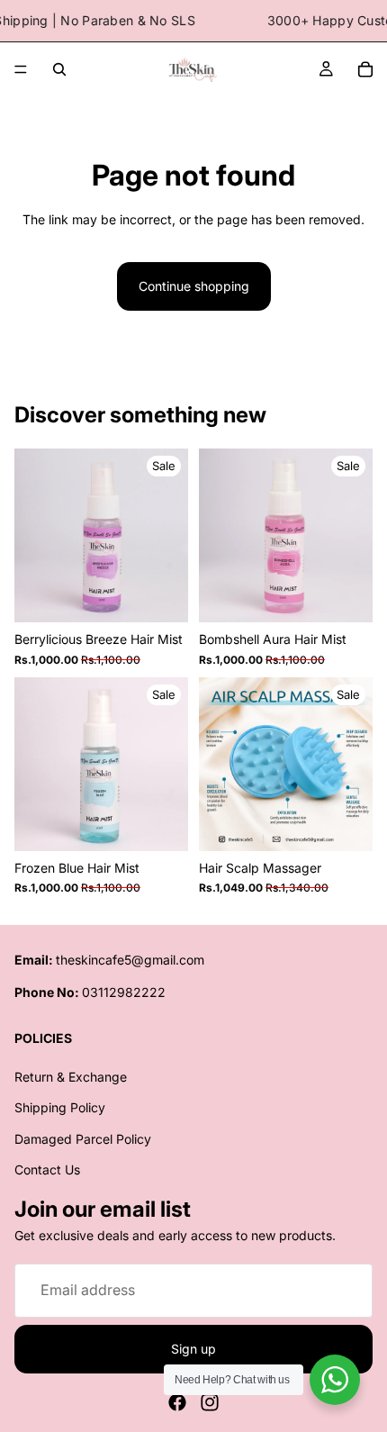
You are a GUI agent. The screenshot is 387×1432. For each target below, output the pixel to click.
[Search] (59, 69)
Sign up (193, 1348)
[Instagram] (209, 1402)
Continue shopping (194, 286)
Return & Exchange (70, 1076)
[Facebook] (177, 1402)
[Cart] (365, 69)
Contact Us (47, 1169)
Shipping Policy (59, 1108)
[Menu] (20, 70)
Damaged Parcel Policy (82, 1139)
